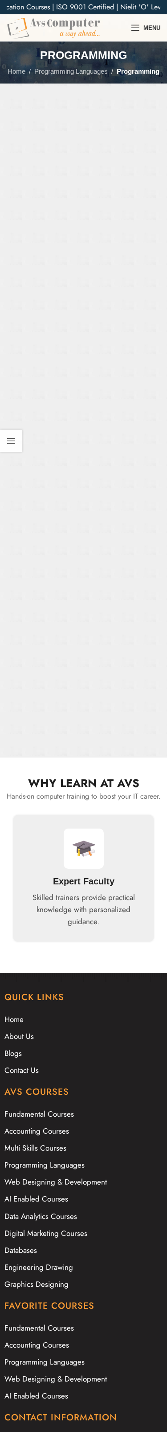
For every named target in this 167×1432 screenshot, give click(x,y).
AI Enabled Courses (36, 1198)
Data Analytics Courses (40, 1216)
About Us (19, 1036)
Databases (20, 1250)
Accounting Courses (36, 1131)
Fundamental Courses (39, 1114)
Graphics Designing (36, 1284)
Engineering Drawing (38, 1267)
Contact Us (21, 1070)
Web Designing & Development (55, 1182)
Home (16, 71)
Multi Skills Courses (35, 1148)
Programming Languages (71, 71)
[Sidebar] (11, 441)
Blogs (13, 1053)
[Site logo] (54, 27)
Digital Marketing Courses (45, 1233)
